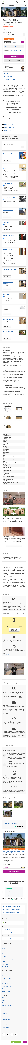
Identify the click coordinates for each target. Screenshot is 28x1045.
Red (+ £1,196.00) (8, 229)
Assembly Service (6, 953)
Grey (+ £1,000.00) (8, 298)
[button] (25, 5)
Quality (3, 1000)
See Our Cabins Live (6, 1005)
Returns (3, 961)
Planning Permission (6, 973)
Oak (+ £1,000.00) (8, 300)
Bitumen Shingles (6, 983)
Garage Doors (5, 988)
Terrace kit (5, 166)
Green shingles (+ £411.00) (10, 244)
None (5, 168)
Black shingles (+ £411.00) (9, 242)
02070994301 (9, 67)
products (12, 5)
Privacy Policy (5, 1022)
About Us (4, 997)
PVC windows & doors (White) (10, 269)
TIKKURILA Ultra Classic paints (10, 249)
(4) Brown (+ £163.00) (8, 257)
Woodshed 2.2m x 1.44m (8, 331)
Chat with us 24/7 (8, 938)
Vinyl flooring (6, 294)
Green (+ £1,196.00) (8, 226)
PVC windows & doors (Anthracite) (8, 282)
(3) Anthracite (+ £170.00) (9, 258)
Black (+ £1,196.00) (8, 228)
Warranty (4, 956)
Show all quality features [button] (14, 545)
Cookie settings (5, 1027)
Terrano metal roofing (8, 210)
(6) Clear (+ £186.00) (8, 262)
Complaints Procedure (7, 966)
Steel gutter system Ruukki (9, 197)
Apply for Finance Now (12, 46)
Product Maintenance (6, 991)
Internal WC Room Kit (8, 319)
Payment (4, 948)
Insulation (4, 981)
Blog (3, 1010)
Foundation (4, 975)
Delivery (4, 951)
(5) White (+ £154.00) (8, 260)
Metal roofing (6, 222)
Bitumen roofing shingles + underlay (9, 236)
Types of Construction (6, 978)
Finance (3, 945)
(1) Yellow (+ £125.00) (8, 255)
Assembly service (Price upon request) (10, 154)
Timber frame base (7, 183)
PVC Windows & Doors (7, 986)
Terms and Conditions (6, 1019)
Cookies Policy (5, 1024)
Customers (4, 1008)
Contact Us (4, 1013)
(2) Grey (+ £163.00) (8, 253)
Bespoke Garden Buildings (7, 959)
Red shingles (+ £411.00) (9, 240)
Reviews (4, 1002)
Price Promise (5, 964)
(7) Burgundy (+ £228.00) (9, 263)
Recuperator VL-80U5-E (8, 306)
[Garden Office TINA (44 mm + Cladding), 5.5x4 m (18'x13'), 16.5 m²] (14, 841)
